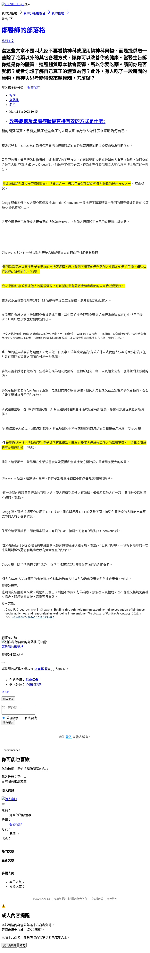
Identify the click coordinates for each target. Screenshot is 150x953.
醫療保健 (33, 87)
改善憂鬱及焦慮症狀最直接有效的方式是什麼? (57, 121)
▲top (5, 691)
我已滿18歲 (9, 945)
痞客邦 (39, 669)
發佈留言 (8, 722)
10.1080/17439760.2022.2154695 (33, 617)
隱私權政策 (97, 898)
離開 (22, 945)
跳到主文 (8, 41)
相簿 (12, 95)
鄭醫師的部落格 (23, 30)
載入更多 (8, 699)
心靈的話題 (33, 684)
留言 (48, 669)
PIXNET (45, 898)
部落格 (14, 100)
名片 (12, 104)
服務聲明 (112, 898)
